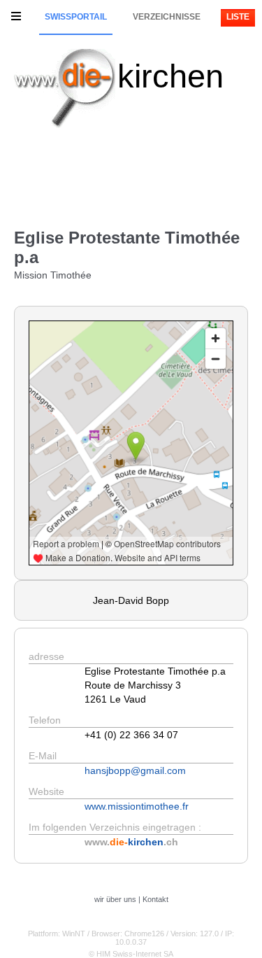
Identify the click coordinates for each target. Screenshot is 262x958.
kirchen (170, 75)
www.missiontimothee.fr (137, 806)
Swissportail (76, 17)
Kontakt (155, 899)
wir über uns (115, 899)
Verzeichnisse (167, 17)
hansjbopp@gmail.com (135, 770)
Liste (237, 17)
